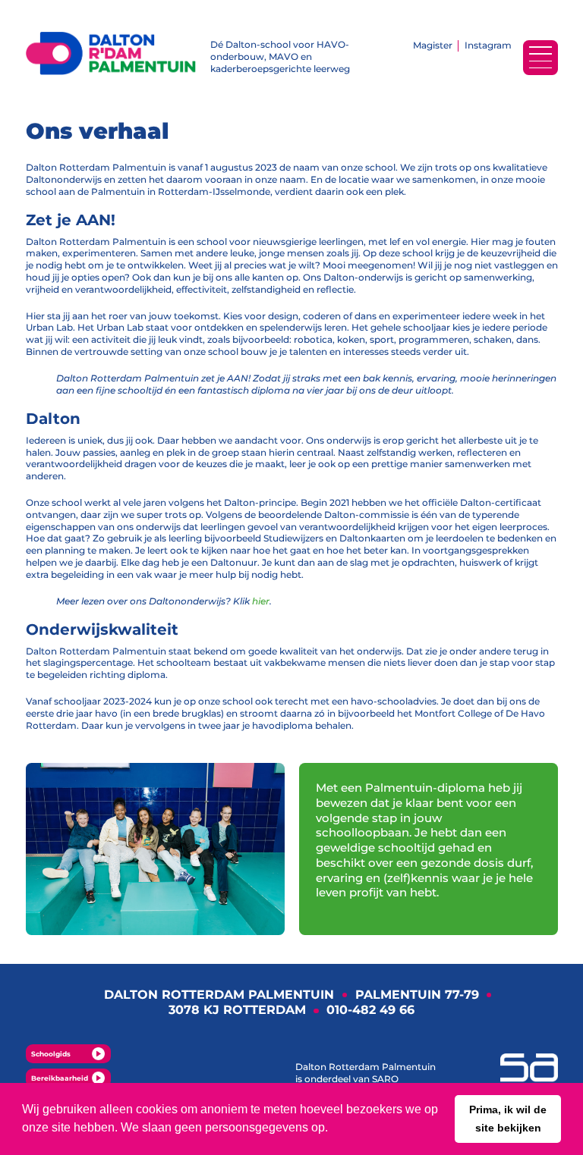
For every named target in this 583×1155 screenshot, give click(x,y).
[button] (508, 1119)
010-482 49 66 (370, 1010)
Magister (432, 45)
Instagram (488, 45)
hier (260, 601)
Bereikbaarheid (59, 1078)
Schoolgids (51, 1054)
